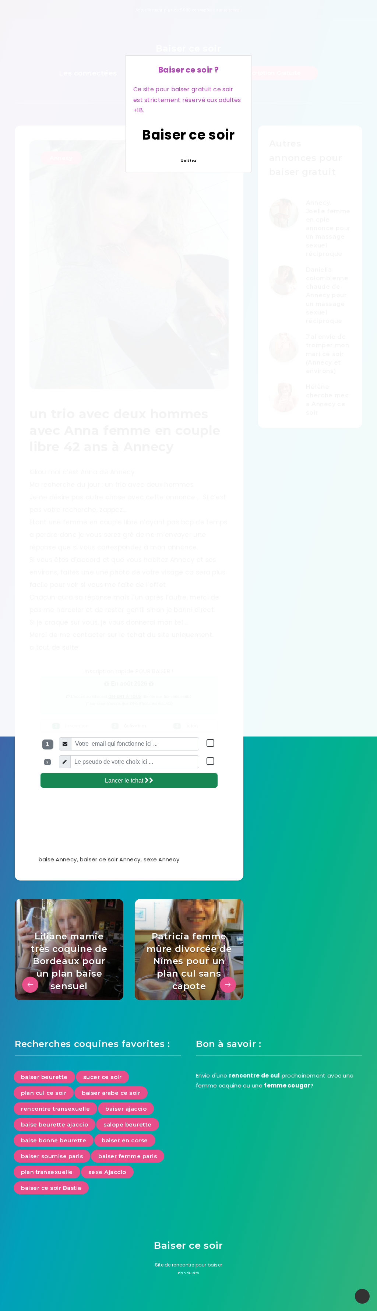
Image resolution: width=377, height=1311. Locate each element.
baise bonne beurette (53, 1140)
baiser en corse (125, 1140)
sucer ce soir (102, 1076)
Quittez (188, 160)
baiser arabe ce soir (111, 1092)
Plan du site (189, 1273)
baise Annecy (58, 859)
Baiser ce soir (188, 135)
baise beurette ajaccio (54, 1124)
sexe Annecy (161, 859)
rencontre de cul (254, 1075)
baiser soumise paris (52, 1156)
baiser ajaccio (126, 1108)
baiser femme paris (127, 1156)
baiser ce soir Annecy (110, 859)
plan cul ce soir (43, 1092)
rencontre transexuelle (55, 1108)
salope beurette (127, 1124)
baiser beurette (44, 1076)
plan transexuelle (47, 1171)
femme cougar (287, 1085)
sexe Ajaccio (107, 1171)
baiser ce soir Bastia (51, 1187)
